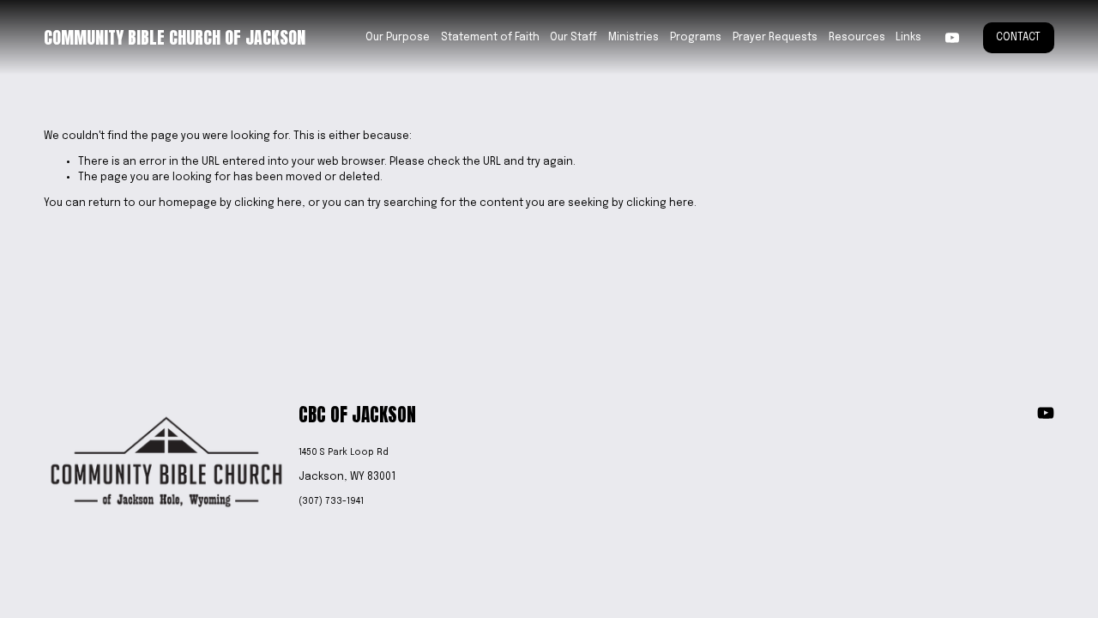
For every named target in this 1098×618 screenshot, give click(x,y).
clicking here (268, 203)
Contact (1018, 38)
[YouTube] (952, 37)
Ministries (633, 38)
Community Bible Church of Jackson (174, 37)
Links (908, 38)
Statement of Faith (490, 38)
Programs (695, 38)
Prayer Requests (775, 38)
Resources (857, 38)
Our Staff (573, 38)
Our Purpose (397, 38)
